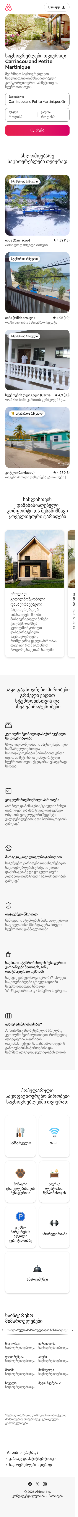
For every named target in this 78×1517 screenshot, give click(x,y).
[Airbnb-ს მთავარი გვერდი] (8, 7)
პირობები (56, 1496)
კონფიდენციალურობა (28, 1496)
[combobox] (37, 101)
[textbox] (21, 116)
